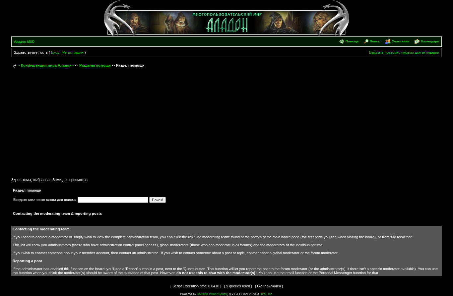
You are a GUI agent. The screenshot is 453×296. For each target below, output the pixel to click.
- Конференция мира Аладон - (46, 65)
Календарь (430, 41)
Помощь (352, 41)
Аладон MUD (24, 41)
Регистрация (73, 52)
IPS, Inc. (267, 294)
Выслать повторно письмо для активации (404, 52)
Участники (400, 41)
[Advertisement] (226, 120)
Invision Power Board (212, 294)
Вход (55, 52)
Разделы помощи (95, 65)
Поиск (375, 41)
